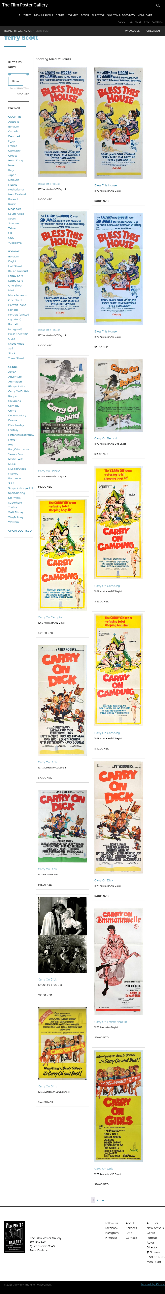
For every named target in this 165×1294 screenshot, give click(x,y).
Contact (158, 21)
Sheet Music (16, 343)
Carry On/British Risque (18, 394)
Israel (11, 165)
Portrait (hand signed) (17, 307)
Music (11, 463)
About (122, 21)
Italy (11, 170)
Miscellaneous (17, 295)
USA (11, 237)
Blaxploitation (17, 386)
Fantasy (13, 430)
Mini (11, 290)
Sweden (13, 223)
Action (12, 371)
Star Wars (14, 497)
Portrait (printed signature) (18, 317)
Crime (12, 410)
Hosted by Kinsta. (153, 1284)
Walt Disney (16, 512)
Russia (12, 204)
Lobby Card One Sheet (15, 283)
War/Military (16, 517)
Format (72, 15)
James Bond (16, 454)
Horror (12, 439)
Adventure (15, 376)
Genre (60, 15)
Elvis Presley (16, 425)
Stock (11, 353)
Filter (15, 81)
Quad (11, 338)
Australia (14, 121)
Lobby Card (15, 275)
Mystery (13, 473)
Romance (14, 478)
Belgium (13, 126)
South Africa (16, 213)
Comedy (13, 405)
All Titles (25, 15)
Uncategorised (18, 530)
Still (10, 348)
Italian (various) (18, 271)
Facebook (111, 1228)
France (12, 145)
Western (13, 522)
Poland (13, 199)
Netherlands (16, 189)
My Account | (134, 30)
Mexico (12, 184)
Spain (12, 218)
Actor (85, 15)
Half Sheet (15, 266)
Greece (13, 155)
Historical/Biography (18, 434)
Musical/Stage (17, 468)
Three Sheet (16, 358)
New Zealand (17, 194)
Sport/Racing (16, 492)
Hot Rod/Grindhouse (18, 447)
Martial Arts (15, 459)
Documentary (17, 415)
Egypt (12, 141)
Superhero (15, 502)
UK (10, 233)
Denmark (14, 136)
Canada (13, 131)
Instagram (112, 1232)
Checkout (153, 30)
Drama (12, 420)
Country (14, 116)
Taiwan (13, 228)
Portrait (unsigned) (15, 327)
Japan (12, 175)
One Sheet (15, 300)
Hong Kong (15, 160)
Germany (14, 150)
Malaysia (14, 179)
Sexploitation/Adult (18, 488)
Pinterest (111, 1237)
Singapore (15, 208)
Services (135, 21)
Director (98, 15)
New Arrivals (43, 15)
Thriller (12, 507)
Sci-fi (11, 483)
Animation (15, 381)
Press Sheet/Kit (18, 334)
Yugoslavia (15, 242)
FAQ (147, 21)
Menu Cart (144, 15)
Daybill (12, 261)
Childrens (14, 400)
